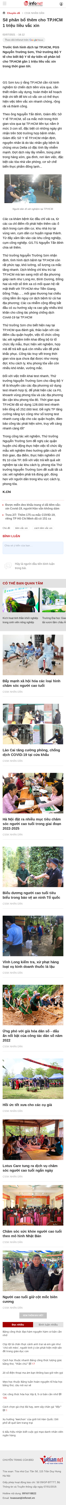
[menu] (4, 4)
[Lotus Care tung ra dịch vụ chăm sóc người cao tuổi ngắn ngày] (33, 1139)
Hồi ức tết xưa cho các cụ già (27, 1105)
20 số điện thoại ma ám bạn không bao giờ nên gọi (33, 1372)
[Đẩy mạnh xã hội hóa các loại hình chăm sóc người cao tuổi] (33, 655)
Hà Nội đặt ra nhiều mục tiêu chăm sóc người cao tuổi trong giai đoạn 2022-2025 (32, 823)
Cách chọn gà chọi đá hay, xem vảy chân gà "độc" (32, 1406)
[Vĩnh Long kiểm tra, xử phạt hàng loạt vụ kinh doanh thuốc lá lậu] (33, 936)
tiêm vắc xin (21, 528)
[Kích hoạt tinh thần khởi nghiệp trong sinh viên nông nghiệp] (21, 600)
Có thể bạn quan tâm (23, 583)
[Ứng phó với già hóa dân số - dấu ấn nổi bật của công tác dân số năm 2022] (33, 1005)
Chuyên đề (13, 13)
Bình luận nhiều (48, 1324)
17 (33, 1363)
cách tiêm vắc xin (43, 528)
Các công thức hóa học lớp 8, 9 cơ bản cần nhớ (30, 1394)
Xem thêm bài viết (33, 1315)
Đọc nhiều (18, 1324)
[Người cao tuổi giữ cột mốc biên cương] (33, 1271)
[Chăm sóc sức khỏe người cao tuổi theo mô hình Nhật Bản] (33, 1205)
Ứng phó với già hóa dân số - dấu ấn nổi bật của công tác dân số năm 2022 (32, 1035)
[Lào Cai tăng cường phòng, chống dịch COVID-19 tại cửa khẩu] (33, 724)
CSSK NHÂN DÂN (34, 13)
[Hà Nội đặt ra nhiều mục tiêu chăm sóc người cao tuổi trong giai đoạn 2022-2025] (33, 793)
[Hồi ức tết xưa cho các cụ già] (33, 1078)
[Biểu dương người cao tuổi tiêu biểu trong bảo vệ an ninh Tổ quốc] (33, 867)
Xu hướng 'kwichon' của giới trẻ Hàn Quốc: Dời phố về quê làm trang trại (30, 1421)
